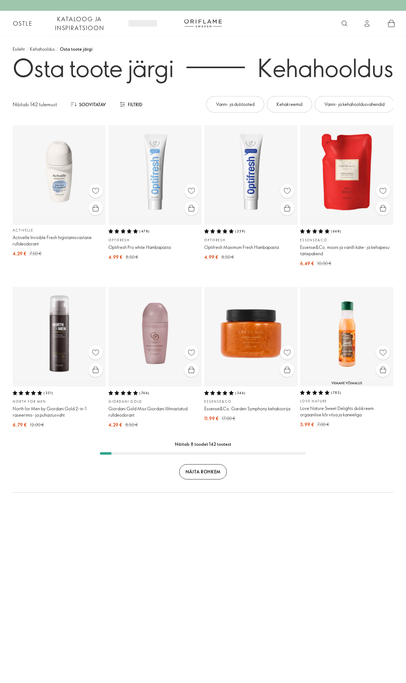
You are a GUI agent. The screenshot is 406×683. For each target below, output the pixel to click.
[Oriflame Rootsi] (203, 23)
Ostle (22, 23)
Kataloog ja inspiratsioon (79, 23)
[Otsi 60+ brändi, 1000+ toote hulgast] (344, 23)
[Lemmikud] (95, 191)
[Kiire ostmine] (95, 208)
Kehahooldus (42, 49)
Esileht (19, 49)
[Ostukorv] (391, 23)
